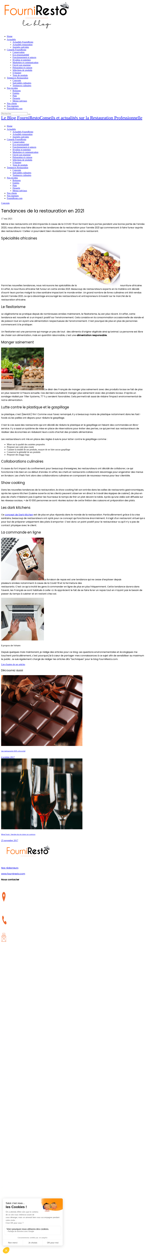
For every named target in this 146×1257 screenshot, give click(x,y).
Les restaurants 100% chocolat (13, 751)
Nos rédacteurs (9, 868)
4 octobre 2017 (8, 757)
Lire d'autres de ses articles (13, 664)
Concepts (5, 203)
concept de (19, 514)
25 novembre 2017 (9, 840)
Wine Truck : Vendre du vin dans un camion (18, 834)
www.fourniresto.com (13, 873)
